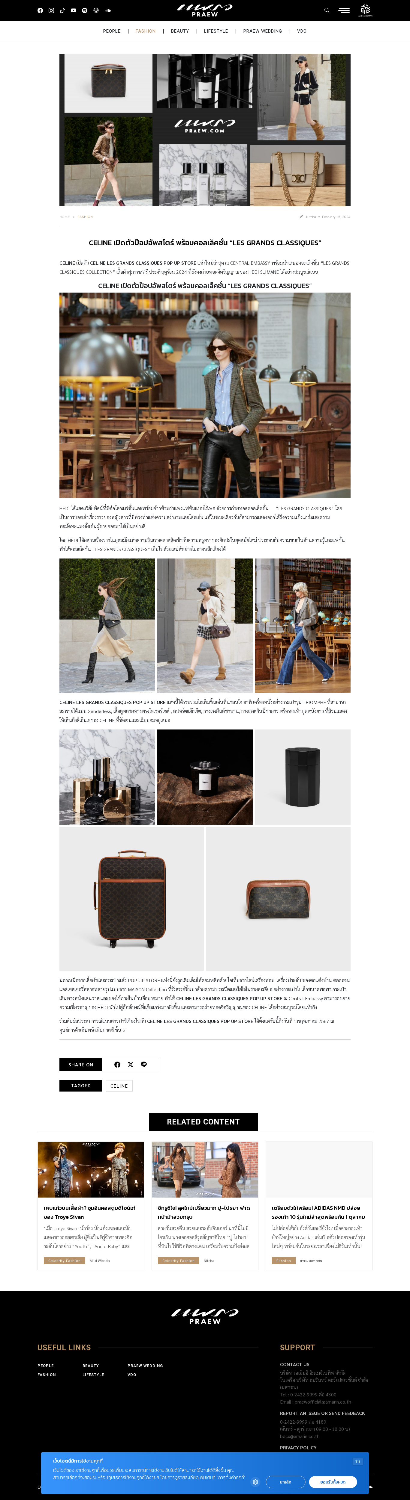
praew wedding (262, 31)
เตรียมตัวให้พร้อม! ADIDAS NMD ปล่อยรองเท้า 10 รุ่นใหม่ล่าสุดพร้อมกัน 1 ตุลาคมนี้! (318, 1217)
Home (64, 216)
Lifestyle (216, 31)
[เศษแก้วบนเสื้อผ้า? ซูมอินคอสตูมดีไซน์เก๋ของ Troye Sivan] (91, 1170)
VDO (302, 31)
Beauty (180, 31)
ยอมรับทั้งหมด (332, 1482)
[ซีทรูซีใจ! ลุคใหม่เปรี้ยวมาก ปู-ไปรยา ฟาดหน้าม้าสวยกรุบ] (205, 1170)
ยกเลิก (285, 1482)
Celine (119, 1086)
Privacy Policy (298, 1447)
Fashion (146, 31)
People (112, 31)
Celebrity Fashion (64, 1260)
